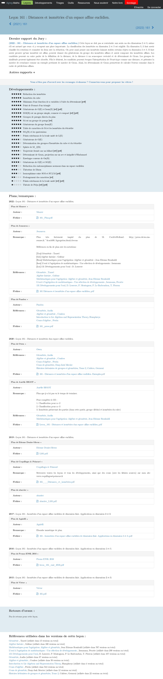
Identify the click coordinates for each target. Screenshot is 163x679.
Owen (39, 349)
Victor (39, 588)
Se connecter (154, 7)
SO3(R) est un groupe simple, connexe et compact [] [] (50, 113)
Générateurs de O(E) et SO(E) (36, 162)
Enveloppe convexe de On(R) (35, 158)
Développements (43, 2)
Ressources (84, 2)
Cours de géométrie (18, 670)
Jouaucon (40, 231)
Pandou (39, 304)
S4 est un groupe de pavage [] (37, 120)
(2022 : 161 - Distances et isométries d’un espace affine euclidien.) (44, 43)
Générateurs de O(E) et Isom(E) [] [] (42, 109)
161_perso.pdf (45, 326)
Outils (71, 2)
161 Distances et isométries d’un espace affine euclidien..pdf (66, 291)
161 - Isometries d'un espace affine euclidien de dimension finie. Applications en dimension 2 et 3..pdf (85, 536)
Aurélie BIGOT (43, 387)
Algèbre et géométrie (19, 660)
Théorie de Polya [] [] (34, 184)
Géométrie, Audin (44, 310)
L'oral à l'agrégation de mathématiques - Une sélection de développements (43, 650)
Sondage (131, 2)
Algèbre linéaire (16, 644)
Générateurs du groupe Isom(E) (37, 124)
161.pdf (42, 593)
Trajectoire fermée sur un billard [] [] (42, 150)
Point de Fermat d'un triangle (36, 105)
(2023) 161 (143, 27)
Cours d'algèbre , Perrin (47, 320)
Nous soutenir (101, 2)
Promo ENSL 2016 (45, 559)
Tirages (60, 2)
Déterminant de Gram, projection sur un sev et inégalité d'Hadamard (54, 154)
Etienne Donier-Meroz (46, 447)
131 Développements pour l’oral (23, 653)
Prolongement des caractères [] (37, 177)
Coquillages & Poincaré (47, 467)
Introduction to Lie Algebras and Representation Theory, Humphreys (68, 317)
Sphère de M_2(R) (31, 147)
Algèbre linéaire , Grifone (47, 275)
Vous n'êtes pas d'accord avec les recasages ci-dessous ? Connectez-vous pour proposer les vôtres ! (81, 82)
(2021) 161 (19, 23)
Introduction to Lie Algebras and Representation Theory (35, 663)
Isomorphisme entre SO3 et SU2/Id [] (41, 173)
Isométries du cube (31, 98)
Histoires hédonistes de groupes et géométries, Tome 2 (34, 673)
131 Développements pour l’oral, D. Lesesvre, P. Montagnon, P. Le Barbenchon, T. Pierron (78, 285)
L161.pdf (43, 453)
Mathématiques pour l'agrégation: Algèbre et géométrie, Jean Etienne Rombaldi (73, 279)
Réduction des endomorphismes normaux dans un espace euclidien (53, 166)
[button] (81, 206)
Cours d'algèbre (16, 667)
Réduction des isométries (34, 94)
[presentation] (105, 514)
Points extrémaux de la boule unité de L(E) (42, 135)
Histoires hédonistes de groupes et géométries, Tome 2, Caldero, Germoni (70, 368)
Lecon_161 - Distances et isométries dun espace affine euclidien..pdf (70, 424)
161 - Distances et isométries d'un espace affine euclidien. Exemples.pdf (71, 374)
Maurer (39, 212)
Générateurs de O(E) (32, 139)
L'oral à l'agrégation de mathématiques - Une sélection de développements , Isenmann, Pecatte (79, 282)
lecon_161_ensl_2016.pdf (51, 565)
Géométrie (14, 640)
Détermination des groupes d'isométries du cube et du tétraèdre (52, 143)
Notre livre (117, 2)
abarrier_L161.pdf (47, 501)
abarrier (40, 495)
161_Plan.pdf (45, 217)
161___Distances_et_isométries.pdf (56, 481)
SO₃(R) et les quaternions (34, 131)
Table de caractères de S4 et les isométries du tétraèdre (47, 128)
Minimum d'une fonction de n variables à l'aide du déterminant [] (54, 101)
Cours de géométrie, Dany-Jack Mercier (54, 364)
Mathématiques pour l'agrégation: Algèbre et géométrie (34, 647)
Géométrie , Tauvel (45, 272)
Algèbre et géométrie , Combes (50, 313)
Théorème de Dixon (31, 169)
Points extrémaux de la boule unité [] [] (43, 181)
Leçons (27, 2)
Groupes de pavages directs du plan (39, 116)
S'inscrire (138, 7)
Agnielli (39, 524)
